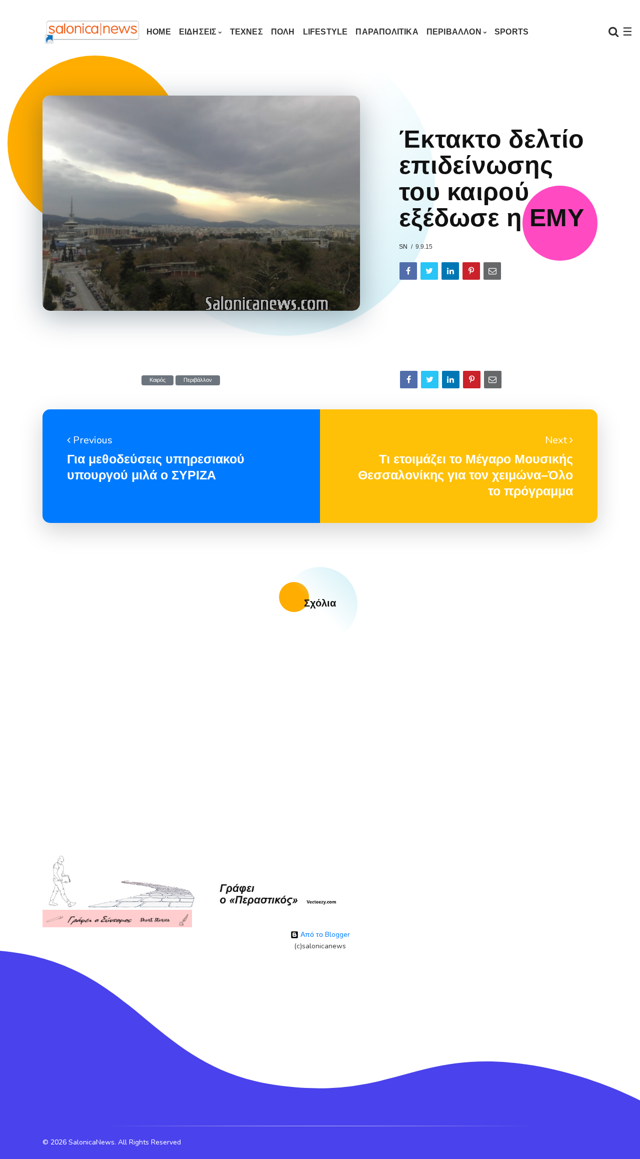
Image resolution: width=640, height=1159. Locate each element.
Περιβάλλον (198, 380)
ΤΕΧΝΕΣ (246, 32)
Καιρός (158, 380)
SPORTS (511, 32)
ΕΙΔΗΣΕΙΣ (198, 32)
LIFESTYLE (325, 32)
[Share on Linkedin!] (450, 271)
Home (158, 32)
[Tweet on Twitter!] (429, 271)
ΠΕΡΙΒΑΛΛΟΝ (454, 32)
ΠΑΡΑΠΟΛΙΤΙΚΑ (387, 32)
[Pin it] (471, 271)
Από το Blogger (324, 934)
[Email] (492, 271)
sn (403, 246)
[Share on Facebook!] (408, 271)
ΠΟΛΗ (283, 32)
